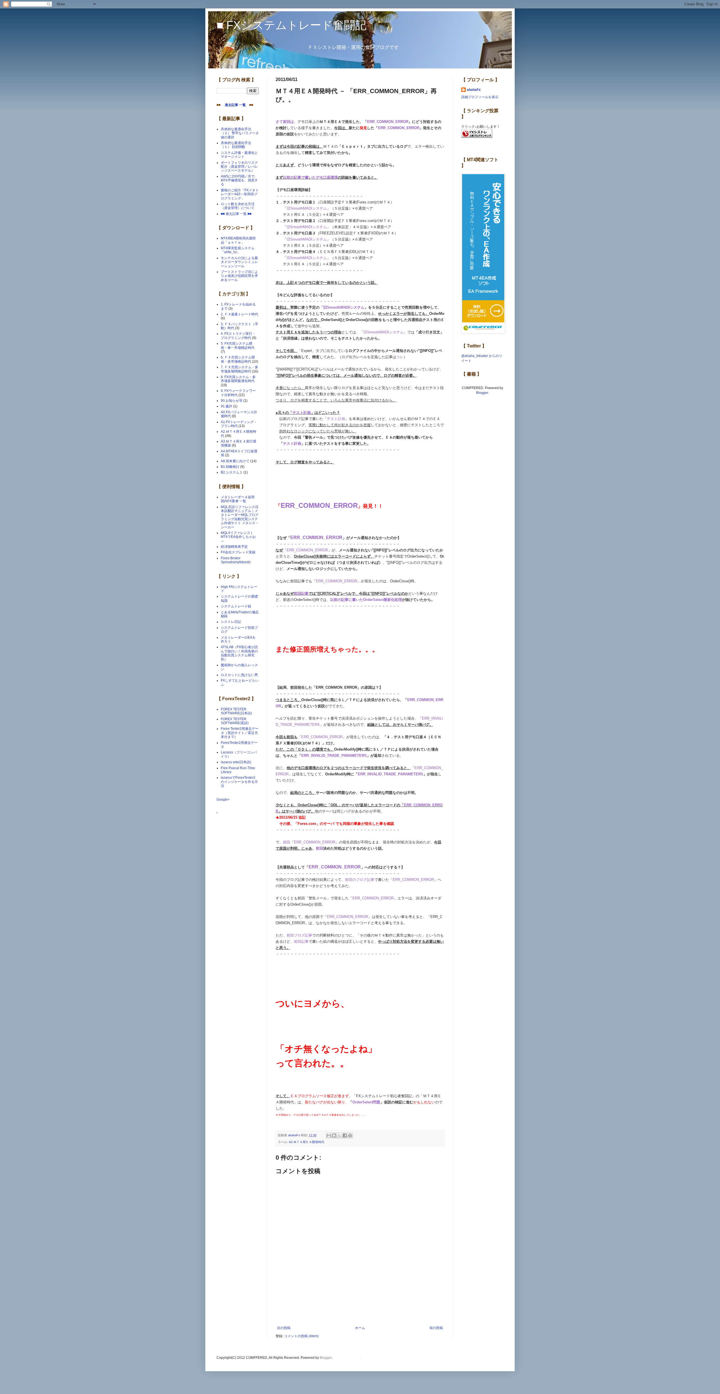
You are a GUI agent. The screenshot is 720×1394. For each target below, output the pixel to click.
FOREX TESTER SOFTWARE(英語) (235, 721)
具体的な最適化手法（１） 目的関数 (236, 145)
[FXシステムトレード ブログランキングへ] (476, 137)
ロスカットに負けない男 (239, 675)
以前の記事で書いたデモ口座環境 (310, 177)
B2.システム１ (232, 472)
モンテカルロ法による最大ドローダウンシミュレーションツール (239, 262)
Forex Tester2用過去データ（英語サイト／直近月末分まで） (239, 733)
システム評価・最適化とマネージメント (239, 155)
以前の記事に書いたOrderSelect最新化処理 (366, 600)
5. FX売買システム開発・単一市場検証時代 (238, 345)
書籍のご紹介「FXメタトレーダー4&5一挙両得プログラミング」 (240, 194)
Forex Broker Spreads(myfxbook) (236, 560)
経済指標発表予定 (234, 547)
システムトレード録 (236, 606)
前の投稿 (436, 1328)
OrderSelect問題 (366, 1102)
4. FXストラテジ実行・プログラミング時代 (238, 336)
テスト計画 (301, 412)
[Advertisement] (360, 1310)
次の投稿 (284, 1328)
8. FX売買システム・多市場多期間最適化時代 (238, 379)
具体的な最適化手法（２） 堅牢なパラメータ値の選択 (240, 133)
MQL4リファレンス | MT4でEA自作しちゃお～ (238, 537)
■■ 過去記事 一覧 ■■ (236, 214)
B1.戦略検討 (230, 467)
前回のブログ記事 (359, 879)
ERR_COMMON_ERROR (387, 122)
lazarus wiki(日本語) (236, 762)
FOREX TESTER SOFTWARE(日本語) (236, 711)
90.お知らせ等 (231, 401)
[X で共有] (339, 1135)
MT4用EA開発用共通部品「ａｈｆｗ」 (238, 240)
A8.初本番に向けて (235, 461)
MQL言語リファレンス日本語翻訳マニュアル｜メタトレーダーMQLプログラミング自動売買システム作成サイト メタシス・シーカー (240, 517)
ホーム (360, 1328)
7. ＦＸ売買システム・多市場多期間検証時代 (239, 369)
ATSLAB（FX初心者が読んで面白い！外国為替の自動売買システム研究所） (239, 653)
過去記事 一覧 (233, 105)
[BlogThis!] (334, 1135)
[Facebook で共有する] (345, 1135)
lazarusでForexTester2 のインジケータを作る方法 (239, 782)
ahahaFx (474, 90)
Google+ (223, 800)
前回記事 (301, 593)
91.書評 (226, 406)
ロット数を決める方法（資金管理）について (238, 206)
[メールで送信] (329, 1135)
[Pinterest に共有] (350, 1135)
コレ (400, 357)
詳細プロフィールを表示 (479, 97)
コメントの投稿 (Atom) (301, 1336)
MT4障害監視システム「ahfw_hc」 (238, 250)
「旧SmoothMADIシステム (342, 307)
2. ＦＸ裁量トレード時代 (239, 314)
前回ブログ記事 (299, 935)
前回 (286, 842)
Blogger (482, 393)
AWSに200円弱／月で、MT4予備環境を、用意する (239, 180)
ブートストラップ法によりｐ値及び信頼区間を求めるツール (239, 276)
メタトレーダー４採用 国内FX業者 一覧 (239, 499)
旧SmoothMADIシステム (307, 208)
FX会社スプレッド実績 (238, 552)
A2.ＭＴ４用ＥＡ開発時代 (306, 1142)
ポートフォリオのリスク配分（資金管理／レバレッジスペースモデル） (239, 167)
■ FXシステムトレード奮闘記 (291, 25)
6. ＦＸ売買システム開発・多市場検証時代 (238, 359)
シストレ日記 (231, 622)
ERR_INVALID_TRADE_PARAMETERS (334, 755)
